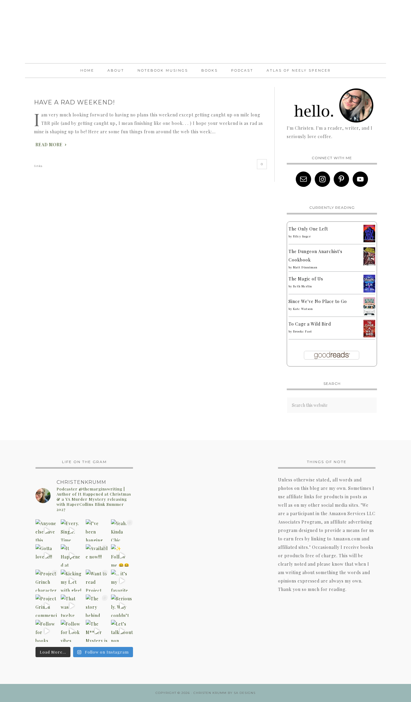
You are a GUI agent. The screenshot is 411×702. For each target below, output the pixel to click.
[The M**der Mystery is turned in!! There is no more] (97, 631)
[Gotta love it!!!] (47, 555)
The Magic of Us (306, 279)
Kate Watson (303, 309)
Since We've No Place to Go (318, 301)
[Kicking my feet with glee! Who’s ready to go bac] (72, 581)
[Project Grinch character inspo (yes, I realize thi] (47, 581)
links (38, 166)
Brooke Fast (302, 331)
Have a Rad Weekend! (74, 102)
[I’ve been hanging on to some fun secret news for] (97, 530)
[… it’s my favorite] (122, 581)
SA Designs (244, 693)
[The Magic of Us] (369, 291)
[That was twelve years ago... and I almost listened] (72, 606)
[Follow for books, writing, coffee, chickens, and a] (47, 631)
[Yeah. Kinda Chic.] (122, 530)
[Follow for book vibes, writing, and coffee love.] (72, 631)
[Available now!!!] (97, 555)
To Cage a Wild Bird (310, 324)
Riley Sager (302, 236)
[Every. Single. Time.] (72, 530)
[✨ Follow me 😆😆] (122, 555)
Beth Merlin (302, 286)
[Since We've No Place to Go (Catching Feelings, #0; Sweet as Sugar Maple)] (369, 314)
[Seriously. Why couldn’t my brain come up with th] (122, 606)
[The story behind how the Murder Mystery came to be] (97, 606)
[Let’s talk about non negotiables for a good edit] (122, 631)
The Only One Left (308, 229)
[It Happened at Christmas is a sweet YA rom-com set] (72, 555)
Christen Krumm (205, 31)
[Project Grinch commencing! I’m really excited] (47, 606)
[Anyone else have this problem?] (47, 530)
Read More (49, 144)
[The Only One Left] (369, 240)
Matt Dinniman (305, 267)
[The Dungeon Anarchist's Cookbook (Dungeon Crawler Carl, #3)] (369, 264)
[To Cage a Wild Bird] (369, 336)
